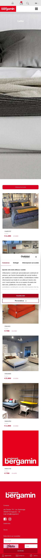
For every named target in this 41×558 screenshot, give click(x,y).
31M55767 (7, 231)
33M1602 (7, 326)
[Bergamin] (8, 9)
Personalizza (19, 301)
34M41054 (7, 421)
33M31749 (7, 468)
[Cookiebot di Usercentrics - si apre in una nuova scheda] (22, 257)
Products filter (20, 187)
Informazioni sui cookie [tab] (30, 263)
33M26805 (7, 374)
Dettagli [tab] (16, 263)
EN (36, 3)
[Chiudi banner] (36, 257)
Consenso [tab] (5, 263)
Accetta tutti (20, 296)
